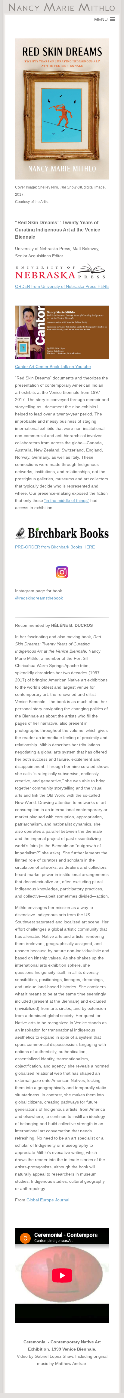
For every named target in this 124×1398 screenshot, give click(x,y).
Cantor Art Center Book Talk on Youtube (53, 366)
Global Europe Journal (47, 1199)
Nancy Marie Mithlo (62, 7)
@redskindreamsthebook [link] (39, 598)
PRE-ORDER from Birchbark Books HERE (55, 547)
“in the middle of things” (66, 500)
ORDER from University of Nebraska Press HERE (62, 286)
